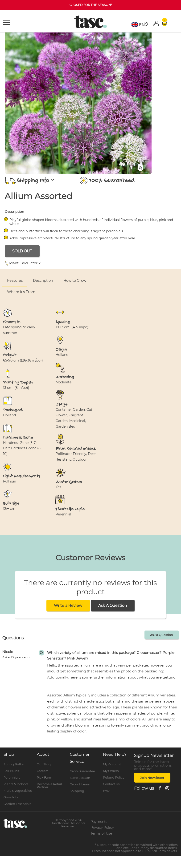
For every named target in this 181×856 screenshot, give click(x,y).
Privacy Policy (102, 827)
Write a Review (68, 605)
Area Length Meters (23, 285)
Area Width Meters (80, 285)
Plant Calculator (23, 263)
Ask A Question (112, 605)
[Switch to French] (135, 24)
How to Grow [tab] (74, 280)
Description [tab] (43, 280)
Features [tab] (15, 280)
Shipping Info (33, 180)
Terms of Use (101, 833)
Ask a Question (161, 635)
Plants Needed (135, 285)
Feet (172, 274)
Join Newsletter (152, 778)
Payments (98, 821)
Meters (159, 274)
